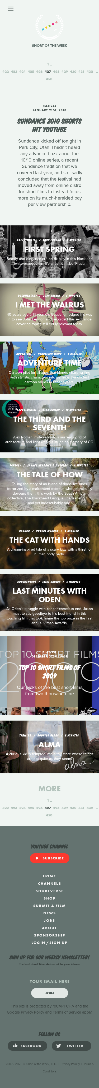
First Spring (49, 249)
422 (5, 71)
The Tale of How (50, 475)
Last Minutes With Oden (49, 595)
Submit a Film (49, 905)
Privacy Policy (32, 1012)
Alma (49, 745)
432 (90, 71)
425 (31, 71)
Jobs (49, 920)
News (49, 913)
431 (81, 71)
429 (65, 71)
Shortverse (50, 890)
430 (73, 71)
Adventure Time (49, 363)
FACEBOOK (31, 1045)
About (49, 927)
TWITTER (75, 1045)
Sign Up (58, 942)
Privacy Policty (70, 1064)
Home (49, 876)
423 (14, 71)
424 (22, 71)
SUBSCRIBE (53, 858)
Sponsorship (49, 935)
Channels (49, 883)
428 (56, 71)
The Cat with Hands (50, 540)
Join (49, 993)
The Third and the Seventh (49, 423)
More (49, 789)
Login (38, 942)
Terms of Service (67, 1012)
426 (39, 71)
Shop (49, 898)
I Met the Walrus (49, 305)
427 (48, 71)
